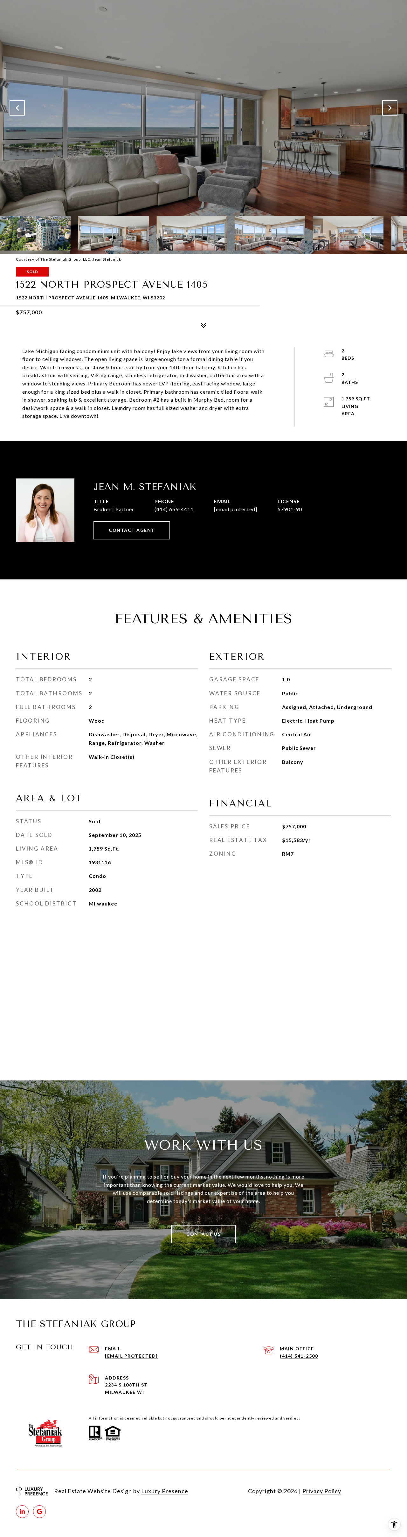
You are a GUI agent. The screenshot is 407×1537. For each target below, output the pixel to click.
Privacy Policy (321, 1490)
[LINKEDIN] (22, 1511)
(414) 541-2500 (299, 1356)
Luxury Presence (164, 1490)
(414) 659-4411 (174, 509)
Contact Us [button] (203, 1234)
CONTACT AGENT (132, 530)
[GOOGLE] (39, 1511)
